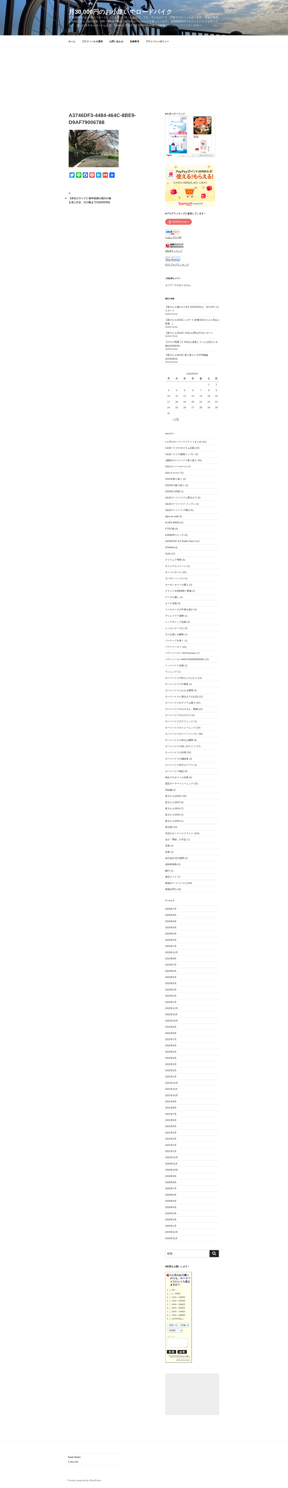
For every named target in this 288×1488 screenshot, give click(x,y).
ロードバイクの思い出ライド (180, 746)
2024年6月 (170, 921)
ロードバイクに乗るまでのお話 (181, 696)
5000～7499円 (178, 1311)
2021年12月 (171, 1083)
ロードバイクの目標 (175, 752)
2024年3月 (170, 933)
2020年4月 (170, 1207)
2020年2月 (170, 1219)
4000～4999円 (178, 1308)
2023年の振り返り (174, 485)
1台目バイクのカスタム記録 (179, 448)
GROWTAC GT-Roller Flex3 (179, 541)
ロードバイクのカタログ (178, 715)
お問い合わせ (116, 41)
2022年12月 (171, 1008)
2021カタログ (172, 472)
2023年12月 (171, 952)
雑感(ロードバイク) (175, 883)
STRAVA (169, 547)
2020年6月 (170, 1194)
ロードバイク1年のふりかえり (181, 678)
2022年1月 (170, 1076)
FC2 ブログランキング (177, 264)
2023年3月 (170, 989)
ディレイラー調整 (174, 615)
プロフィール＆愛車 (92, 41)
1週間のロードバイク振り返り (181, 460)
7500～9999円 (178, 1315)
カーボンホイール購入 (176, 584)
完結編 (168, 789)
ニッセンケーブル (174, 628)
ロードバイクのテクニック (179, 721)
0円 (173, 1290)
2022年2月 (170, 1070)
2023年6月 (170, 971)
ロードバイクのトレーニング (180, 727)
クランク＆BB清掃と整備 (178, 590)
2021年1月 (170, 1151)
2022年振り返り (173, 479)
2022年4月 (170, 1058)
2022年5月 (170, 1051)
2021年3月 (170, 1138)
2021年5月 (170, 1126)
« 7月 (176, 419)
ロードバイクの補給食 (176, 758)
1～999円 (176, 1294)
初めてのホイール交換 (176, 777)
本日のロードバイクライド (179, 833)
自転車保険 (171, 864)
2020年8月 (170, 1182)
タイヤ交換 (171, 603)
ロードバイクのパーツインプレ (181, 733)
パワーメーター (173, 647)
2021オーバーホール (176, 466)
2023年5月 (170, 977)
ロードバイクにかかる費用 (179, 690)
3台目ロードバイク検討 (177, 510)
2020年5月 (170, 1201)
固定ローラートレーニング (179, 783)
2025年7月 (170, 908)
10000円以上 (178, 1319)
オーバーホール (173, 572)
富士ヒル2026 (172, 821)
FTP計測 (169, 528)
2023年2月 (170, 995)
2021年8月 (170, 1107)
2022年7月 (170, 1039)
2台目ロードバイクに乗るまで (181, 497)
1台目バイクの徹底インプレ (179, 454)
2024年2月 (170, 940)
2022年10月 (171, 1020)
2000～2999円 (178, 1301)
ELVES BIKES (172, 522)
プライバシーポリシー (157, 41)
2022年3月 (170, 1064)
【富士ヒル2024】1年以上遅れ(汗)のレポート (189, 332)
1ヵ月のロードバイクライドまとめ (183, 441)
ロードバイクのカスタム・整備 (181, 709)
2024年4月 (170, 927)
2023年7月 (170, 964)
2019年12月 (171, 1232)
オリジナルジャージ (175, 566)
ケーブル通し (172, 597)
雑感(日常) (170, 889)
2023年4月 (170, 983)
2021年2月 (170, 1145)
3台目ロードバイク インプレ (180, 504)
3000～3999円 (178, 1304)
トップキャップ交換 (175, 622)
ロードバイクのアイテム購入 (180, 702)
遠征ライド (171, 876)
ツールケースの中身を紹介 (179, 609)
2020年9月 (170, 1176)
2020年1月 (170, 1226)
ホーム (71, 41)
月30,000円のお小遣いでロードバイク (120, 11)
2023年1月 (170, 1002)
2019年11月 (171, 1238)
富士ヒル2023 (172, 802)
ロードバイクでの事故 (176, 684)
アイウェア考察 (173, 559)
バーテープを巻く (174, 640)
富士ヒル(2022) (173, 796)
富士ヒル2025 (172, 814)
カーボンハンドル (174, 578)
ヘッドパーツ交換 (174, 665)
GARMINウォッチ (174, 535)
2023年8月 (170, 958)
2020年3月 (170, 1213)
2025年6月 (170, 915)
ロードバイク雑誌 (174, 771)
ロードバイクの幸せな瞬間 (179, 740)
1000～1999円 (178, 1297)
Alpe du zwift (171, 516)
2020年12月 (171, 1157)
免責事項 (134, 41)
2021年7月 (170, 1114)
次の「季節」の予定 (175, 839)
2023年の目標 (172, 491)
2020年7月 (170, 1188)
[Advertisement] (144, 72)
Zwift (167, 553)
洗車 (167, 845)
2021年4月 (170, 1132)
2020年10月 (171, 1169)
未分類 (168, 827)
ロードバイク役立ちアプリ (179, 765)
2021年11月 (171, 1089)
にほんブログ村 (173, 237)
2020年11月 (171, 1163)
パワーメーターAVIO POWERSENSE (184, 659)
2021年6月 (170, 1120)
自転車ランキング (173, 251)
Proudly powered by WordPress (84, 1480)
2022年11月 (171, 1014)
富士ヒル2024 (172, 808)
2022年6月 (170, 1045)
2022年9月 (170, 1027)
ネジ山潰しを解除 (174, 634)
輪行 (167, 870)
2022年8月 (170, 1033)
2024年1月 (170, 946)
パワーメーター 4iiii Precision (180, 653)
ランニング (171, 671)
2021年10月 (171, 1095)
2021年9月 (170, 1101)
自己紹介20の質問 (174, 858)
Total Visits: (75, 1457)
